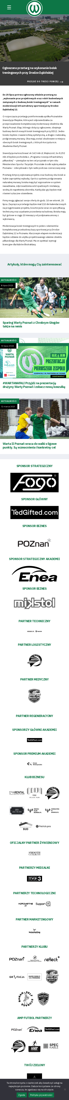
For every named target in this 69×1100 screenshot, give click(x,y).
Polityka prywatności (41, 1095)
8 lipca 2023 (7, 285)
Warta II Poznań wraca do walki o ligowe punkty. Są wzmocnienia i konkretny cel (30, 445)
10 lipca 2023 (7, 346)
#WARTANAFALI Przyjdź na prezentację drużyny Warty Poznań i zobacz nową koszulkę (34, 385)
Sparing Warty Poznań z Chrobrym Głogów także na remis (31, 324)
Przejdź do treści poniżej (43, 81)
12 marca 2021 (8, 406)
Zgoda (21, 1095)
